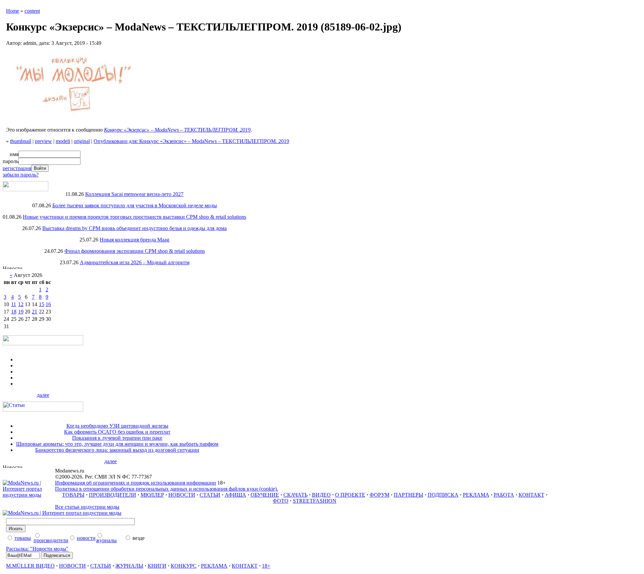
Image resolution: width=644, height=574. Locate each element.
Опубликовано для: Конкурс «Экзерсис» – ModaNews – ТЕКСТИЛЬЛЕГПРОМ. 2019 (191, 141)
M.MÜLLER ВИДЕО (30, 566)
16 (48, 304)
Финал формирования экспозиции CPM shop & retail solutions (134, 251)
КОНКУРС (184, 566)
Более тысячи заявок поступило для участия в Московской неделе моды (134, 205)
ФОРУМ (379, 495)
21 (34, 311)
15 (41, 304)
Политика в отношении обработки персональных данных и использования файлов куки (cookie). (166, 489)
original (82, 141)
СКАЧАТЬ (295, 495)
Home (12, 11)
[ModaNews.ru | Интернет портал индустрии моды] (29, 495)
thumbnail (20, 141)
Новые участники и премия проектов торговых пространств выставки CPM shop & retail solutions (134, 217)
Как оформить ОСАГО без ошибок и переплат (117, 432)
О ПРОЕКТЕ (350, 495)
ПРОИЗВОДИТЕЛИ (112, 495)
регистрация (17, 168)
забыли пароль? (21, 174)
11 (13, 304)
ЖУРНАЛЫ (129, 566)
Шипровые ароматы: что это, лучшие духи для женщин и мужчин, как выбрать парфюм (117, 444)
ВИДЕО (321, 495)
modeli (63, 141)
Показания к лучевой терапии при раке (117, 438)
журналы (106, 540)
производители (51, 540)
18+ (266, 566)
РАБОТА (504, 495)
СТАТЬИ (210, 495)
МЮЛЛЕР (152, 495)
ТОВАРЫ (73, 495)
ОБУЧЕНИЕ (265, 495)
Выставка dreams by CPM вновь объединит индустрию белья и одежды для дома (134, 228)
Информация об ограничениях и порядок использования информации (135, 483)
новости (86, 538)
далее (43, 395)
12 (20, 304)
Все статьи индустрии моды (87, 507)
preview (43, 141)
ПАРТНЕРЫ (408, 495)
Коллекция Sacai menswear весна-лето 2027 (134, 194)
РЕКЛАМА (476, 495)
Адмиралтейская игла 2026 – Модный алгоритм (135, 262)
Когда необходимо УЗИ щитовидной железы (117, 426)
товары (22, 538)
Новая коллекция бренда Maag (134, 239)
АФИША (235, 495)
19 (20, 311)
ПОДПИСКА (443, 495)
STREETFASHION (314, 501)
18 (13, 311)
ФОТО (280, 501)
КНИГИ (157, 566)
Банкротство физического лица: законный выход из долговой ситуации (117, 450)
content (32, 11)
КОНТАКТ (531, 495)
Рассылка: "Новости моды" (37, 549)
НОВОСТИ (181, 495)
